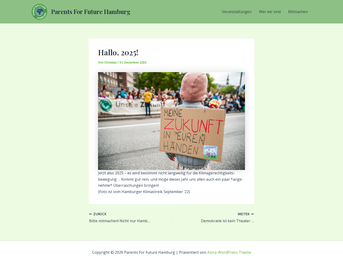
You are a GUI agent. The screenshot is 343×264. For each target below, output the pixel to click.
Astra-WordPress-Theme (229, 252)
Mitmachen (298, 11)
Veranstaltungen (237, 11)
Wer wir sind (270, 11)
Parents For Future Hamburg (90, 11)
